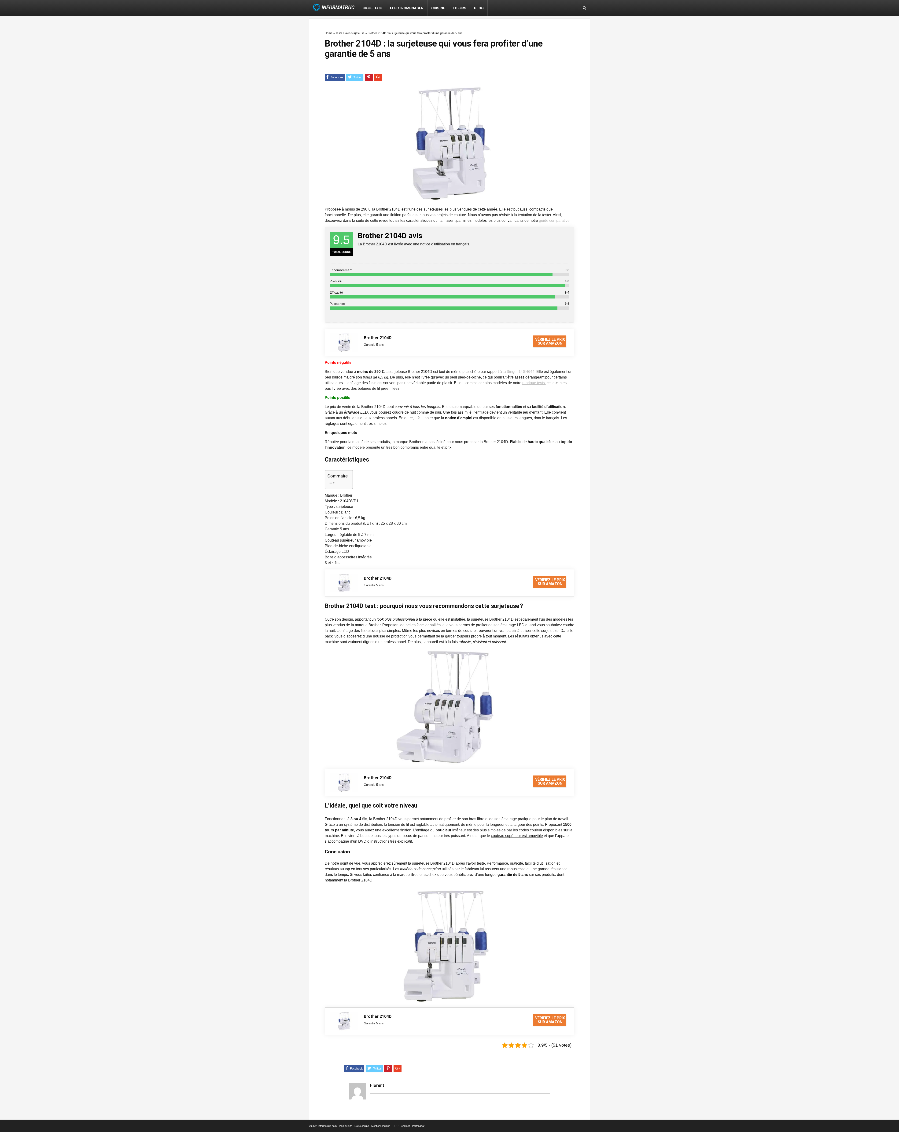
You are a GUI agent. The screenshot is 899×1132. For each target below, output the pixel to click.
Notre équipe (361, 1126)
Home (328, 33)
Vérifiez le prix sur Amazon (550, 341)
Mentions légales (380, 1126)
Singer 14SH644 (520, 372)
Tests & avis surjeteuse (350, 33)
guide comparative (554, 220)
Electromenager (407, 8)
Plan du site (345, 1126)
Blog (479, 8)
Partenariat (418, 1126)
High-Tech (372, 8)
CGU (395, 1126)
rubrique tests (533, 383)
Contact (405, 1126)
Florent (377, 1085)
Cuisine (438, 8)
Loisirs (459, 8)
